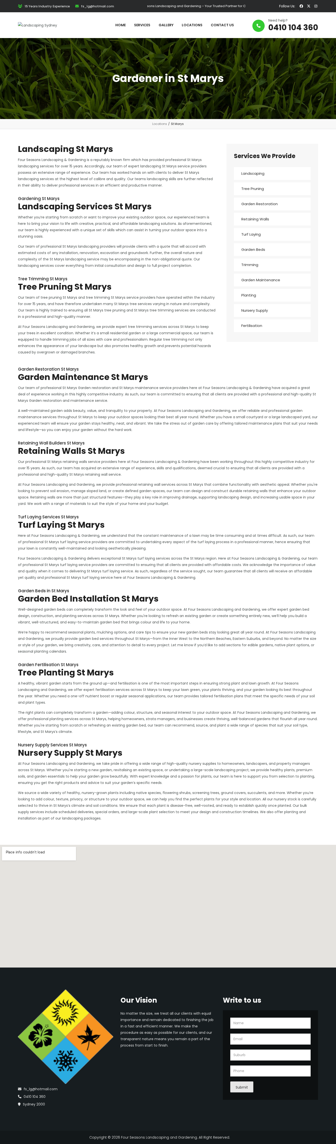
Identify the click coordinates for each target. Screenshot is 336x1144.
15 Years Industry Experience (47, 6)
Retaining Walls (255, 219)
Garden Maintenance (260, 280)
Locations (159, 124)
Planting (248, 295)
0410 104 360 (293, 27)
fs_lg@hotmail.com (41, 1089)
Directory (239, 1137)
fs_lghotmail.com (97, 6)
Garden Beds (253, 249)
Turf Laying (251, 234)
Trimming (249, 264)
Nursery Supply (254, 310)
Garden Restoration (259, 203)
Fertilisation (251, 325)
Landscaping (252, 173)
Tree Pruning (252, 188)
